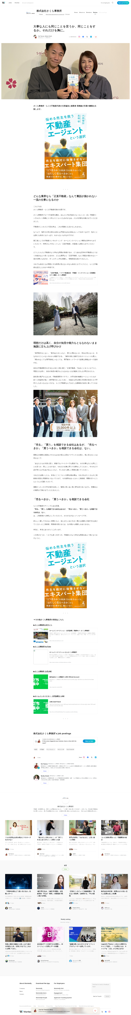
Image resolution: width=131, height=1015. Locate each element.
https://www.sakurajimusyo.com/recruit (55, 14)
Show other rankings (65, 922)
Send (107, 996)
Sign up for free (123, 3)
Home (76, 12)
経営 (36, 749)
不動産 (42, 749)
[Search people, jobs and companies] (112, 3)
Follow (41, 14)
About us (82, 12)
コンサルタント (51, 749)
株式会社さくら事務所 (49, 10)
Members (89, 12)
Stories (95, 12)
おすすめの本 (70, 749)
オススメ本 (61, 749)
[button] (26, 983)
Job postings (103, 12)
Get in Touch (97, 996)
